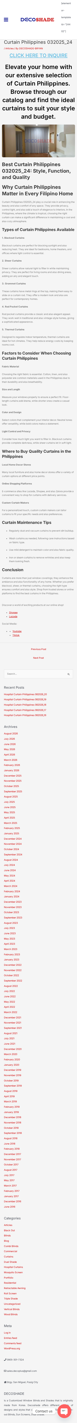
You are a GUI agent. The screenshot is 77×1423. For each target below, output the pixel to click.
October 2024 (11, 849)
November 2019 (12, 1075)
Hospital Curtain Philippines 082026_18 (25, 704)
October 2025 (11, 786)
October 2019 (11, 1080)
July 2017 (9, 1175)
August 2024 (11, 860)
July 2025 (9, 802)
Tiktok (16, 635)
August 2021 (10, 1033)
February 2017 (12, 1191)
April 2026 (9, 754)
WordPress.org (12, 1348)
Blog (6, 1241)
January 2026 (11, 770)
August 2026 (11, 733)
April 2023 (9, 943)
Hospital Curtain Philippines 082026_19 (25, 699)
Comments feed (12, 1343)
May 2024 (9, 875)
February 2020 (12, 1059)
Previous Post (38, 649)
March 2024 (10, 886)
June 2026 (10, 744)
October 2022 (11, 975)
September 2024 (13, 854)
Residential (10, 1282)
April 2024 (9, 880)
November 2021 (12, 1022)
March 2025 (10, 823)
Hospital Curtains (13, 1267)
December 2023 (13, 902)
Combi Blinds (11, 1246)
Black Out (9, 1230)
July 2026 (9, 739)
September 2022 (13, 980)
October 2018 (11, 1128)
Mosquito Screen (13, 1272)
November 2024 (13, 844)
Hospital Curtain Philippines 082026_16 (25, 715)
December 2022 (13, 965)
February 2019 (12, 1106)
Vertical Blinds (12, 1309)
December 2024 (13, 838)
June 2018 (9, 1143)
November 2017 (12, 1159)
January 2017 (11, 1196)
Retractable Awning (14, 1288)
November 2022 (13, 970)
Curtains (8, 1256)
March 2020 (10, 1054)
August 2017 (10, 1170)
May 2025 (9, 812)
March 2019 (10, 1101)
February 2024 (12, 891)
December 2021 (12, 1017)
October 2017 (11, 1164)
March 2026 (10, 760)
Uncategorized (12, 1304)
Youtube (17, 631)
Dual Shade (10, 1262)
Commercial (10, 1251)
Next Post (38, 658)
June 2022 (10, 996)
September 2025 (13, 791)
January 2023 (11, 959)
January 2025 (11, 833)
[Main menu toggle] (6, 20)
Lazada (13, 616)
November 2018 (12, 1122)
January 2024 (11, 896)
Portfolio (8, 1277)
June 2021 (9, 1043)
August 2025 (11, 796)
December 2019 (12, 1070)
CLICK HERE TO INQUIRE (38, 55)
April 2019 (9, 1096)
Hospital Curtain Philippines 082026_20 (25, 694)
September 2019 (13, 1085)
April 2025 (9, 817)
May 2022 (9, 1001)
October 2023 (11, 912)
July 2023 (9, 928)
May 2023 (9, 938)
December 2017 (12, 1154)
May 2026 (9, 749)
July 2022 (9, 991)
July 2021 (9, 1038)
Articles (9, 48)
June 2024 (10, 870)
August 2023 (11, 923)
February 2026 (12, 765)
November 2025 (13, 780)
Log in (7, 1332)
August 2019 (10, 1091)
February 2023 (12, 954)
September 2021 (13, 1028)
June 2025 (10, 807)
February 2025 (12, 828)
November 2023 (13, 907)
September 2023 (13, 917)
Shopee (13, 612)
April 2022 (9, 1007)
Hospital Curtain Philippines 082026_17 (25, 710)
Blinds (7, 1235)
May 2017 (9, 1180)
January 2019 (11, 1112)
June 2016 (9, 1206)
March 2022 (10, 1012)
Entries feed (10, 1338)
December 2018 (12, 1117)
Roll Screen (10, 1293)
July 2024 (9, 865)
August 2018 (10, 1138)
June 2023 (10, 933)
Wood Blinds (11, 1314)
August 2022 (11, 986)
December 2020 (13, 1049)
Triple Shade (11, 1298)
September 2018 (13, 1133)
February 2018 (12, 1148)
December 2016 (12, 1201)
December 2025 (13, 775)
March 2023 (10, 949)
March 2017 (10, 1185)
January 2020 (11, 1065)
